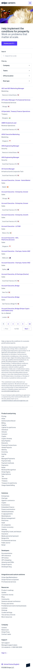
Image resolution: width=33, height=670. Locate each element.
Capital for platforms (8, 427)
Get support (5, 643)
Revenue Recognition (8, 470)
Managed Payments (8, 458)
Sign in (3, 653)
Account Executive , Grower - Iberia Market (15, 180)
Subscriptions (6, 474)
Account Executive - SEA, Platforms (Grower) (10, 239)
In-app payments (7, 514)
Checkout (4, 430)
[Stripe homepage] (4, 3)
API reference (6, 555)
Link (2, 456)
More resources (6, 617)
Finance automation (8, 509)
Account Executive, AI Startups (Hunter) (15, 274)
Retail (3, 545)
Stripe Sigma (5, 472)
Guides (3, 592)
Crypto (3, 436)
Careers (4, 627)
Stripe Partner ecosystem (10, 579)
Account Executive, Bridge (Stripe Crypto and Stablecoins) (15, 309)
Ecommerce (5, 505)
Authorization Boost (8, 421)
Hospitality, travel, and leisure (11, 531)
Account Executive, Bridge (10, 286)
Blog (3, 597)
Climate (4, 432)
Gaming (4, 529)
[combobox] (10, 664)
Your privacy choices (8, 615)
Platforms (4, 520)
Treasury (4, 481)
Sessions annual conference (10, 601)
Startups (4, 498)
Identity (4, 450)
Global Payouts (6, 447)
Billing (3, 423)
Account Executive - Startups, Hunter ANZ (15, 251)
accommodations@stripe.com (10, 391)
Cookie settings (6, 612)
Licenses (4, 608)
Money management (8, 518)
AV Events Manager (8, 169)
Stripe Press (5, 632)
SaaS (3, 523)
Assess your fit (9, 43)
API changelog (6, 560)
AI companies (6, 525)
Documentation (6, 553)
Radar (3, 467)
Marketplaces (6, 516)
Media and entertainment (10, 536)
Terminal (4, 478)
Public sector (5, 543)
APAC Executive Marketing (10, 134)
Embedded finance (7, 507)
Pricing (3, 416)
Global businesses (7, 511)
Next (26, 329)
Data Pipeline (5, 441)
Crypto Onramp (6, 438)
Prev (6, 329)
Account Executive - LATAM (10, 226)
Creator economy (7, 527)
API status (5, 558)
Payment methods (7, 463)
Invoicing (4, 452)
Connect (4, 434)
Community (5, 599)
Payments (4, 465)
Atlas (3, 418)
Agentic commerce (8, 500)
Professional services (8, 540)
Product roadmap (7, 590)
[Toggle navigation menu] (30, 3)
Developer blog (6, 567)
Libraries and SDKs (7, 562)
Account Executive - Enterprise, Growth (14, 215)
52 (30, 324)
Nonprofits (5, 538)
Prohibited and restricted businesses (13, 606)
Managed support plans (9, 645)
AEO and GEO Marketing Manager (12, 88)
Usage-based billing (8, 485)
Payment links (6, 461)
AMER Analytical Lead (8, 123)
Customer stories (7, 595)
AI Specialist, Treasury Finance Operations (15, 111)
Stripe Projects (6, 564)
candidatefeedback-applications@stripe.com (14, 400)
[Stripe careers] (11, 3)
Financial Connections (8, 445)
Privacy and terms (7, 603)
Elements (4, 443)
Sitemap (4, 610)
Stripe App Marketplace (9, 577)
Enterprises (5, 496)
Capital (3, 425)
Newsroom (5, 630)
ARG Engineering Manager (10, 146)
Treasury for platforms (9, 483)
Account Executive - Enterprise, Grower (14, 192)
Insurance (4, 534)
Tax (2, 476)
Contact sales (6, 634)
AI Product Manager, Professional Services (15, 100)
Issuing (3, 454)
